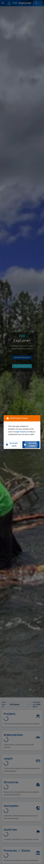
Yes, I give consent (32, 444)
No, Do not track (14, 444)
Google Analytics (20, 432)
